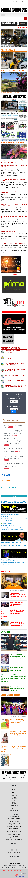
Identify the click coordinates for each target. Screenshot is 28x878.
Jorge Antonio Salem (14, 828)
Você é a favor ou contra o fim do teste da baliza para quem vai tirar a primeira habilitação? (13, 450)
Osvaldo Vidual (14, 836)
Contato (14, 850)
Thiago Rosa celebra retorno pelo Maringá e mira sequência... (17, 656)
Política (14, 787)
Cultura (14, 807)
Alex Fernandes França (14, 818)
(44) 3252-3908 (14, 864)
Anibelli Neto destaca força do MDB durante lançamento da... (17, 611)
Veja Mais (14, 496)
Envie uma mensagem (14, 852)
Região (14, 792)
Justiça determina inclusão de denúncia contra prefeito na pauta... (17, 624)
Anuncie (14, 843)
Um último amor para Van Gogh (18, 755)
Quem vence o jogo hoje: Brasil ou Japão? (13, 426)
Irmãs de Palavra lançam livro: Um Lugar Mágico (18, 747)
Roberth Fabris (14, 838)
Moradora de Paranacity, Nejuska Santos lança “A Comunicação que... (18, 733)
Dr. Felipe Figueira (14, 821)
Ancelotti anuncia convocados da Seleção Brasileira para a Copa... (18, 676)
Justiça (14, 794)
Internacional (14, 810)
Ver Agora (14, 401)
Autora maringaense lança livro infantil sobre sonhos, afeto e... (17, 721)
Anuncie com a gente (14, 846)
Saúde (14, 803)
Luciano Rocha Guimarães (14, 831)
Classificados (14, 805)
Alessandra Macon (14, 816)
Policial (14, 802)
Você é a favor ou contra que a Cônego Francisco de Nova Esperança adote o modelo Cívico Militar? (14, 457)
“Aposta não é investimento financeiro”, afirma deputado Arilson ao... (18, 595)
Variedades (14, 790)
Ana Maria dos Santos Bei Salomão (14, 820)
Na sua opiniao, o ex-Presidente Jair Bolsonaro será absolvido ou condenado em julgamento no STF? (13, 465)
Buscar (13, 411)
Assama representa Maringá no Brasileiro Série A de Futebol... (17, 668)
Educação (14, 800)
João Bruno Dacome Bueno (14, 826)
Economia (14, 795)
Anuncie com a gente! (22, 27)
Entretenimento (14, 797)
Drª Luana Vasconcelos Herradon (14, 825)
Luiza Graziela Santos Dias (14, 833)
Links (14, 785)
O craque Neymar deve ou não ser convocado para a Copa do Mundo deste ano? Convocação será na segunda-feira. (13, 433)
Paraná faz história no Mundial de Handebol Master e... (17, 688)
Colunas (14, 799)
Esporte (14, 789)
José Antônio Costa (14, 829)
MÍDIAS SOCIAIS (14, 856)
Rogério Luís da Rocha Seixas (14, 839)
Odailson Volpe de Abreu (14, 834)
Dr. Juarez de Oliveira (14, 823)
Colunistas (14, 814)
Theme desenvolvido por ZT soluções (11, 870)
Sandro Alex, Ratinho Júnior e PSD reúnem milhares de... (16, 604)
